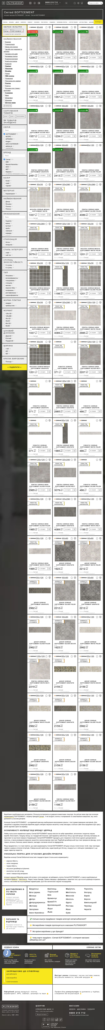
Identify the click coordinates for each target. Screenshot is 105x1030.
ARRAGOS (10, 149)
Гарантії (91, 1009)
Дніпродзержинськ (37, 902)
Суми (68, 912)
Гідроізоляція (10, 44)
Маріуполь (70, 888)
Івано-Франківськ (36, 912)
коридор (9, 233)
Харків (87, 895)
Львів (50, 912)
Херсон (87, 899)
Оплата (72, 1009)
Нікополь (70, 899)
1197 (8, 349)
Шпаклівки (9, 98)
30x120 (8, 318)
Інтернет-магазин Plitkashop (13, 877)
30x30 (8, 321)
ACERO (9, 136)
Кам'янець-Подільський (53, 890)
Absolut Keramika (12, 164)
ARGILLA (9, 146)
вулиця (9, 226)
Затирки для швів (11, 54)
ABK (8, 162)
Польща (9, 361)
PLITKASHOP (10, 1006)
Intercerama (23, 879)
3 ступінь (9, 265)
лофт (8, 252)
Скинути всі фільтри (12, 34)
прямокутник (10, 305)
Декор (17, 22)
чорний (8, 185)
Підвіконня (9, 78)
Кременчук (52, 898)
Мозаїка (11, 22)
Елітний (8, 338)
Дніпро (32, 899)
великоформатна (12, 278)
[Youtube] (52, 1019)
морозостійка (11, 288)
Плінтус (8, 86)
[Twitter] (48, 1019)
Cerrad (6, 30)
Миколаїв (70, 895)
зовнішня (9, 231)
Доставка (81, 1009)
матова (9, 285)
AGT (7, 169)
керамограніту (9, 816)
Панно (7, 73)
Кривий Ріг (52, 901)
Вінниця (32, 895)
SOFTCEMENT (17, 30)
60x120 (8, 323)
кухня (8, 235)
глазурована (10, 280)
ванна (8, 223)
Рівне (68, 909)
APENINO (9, 139)
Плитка (5, 22)
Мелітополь (71, 892)
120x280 (9, 316)
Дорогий (9, 336)
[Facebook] (44, 1019)
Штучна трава (83, 22)
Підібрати (15, 367)
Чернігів (87, 909)
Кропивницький (54, 905)
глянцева (9, 283)
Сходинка (9, 93)
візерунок (9, 244)
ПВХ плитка (44, 22)
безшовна (9, 275)
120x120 (9, 313)
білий (8, 181)
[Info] (35, 3)
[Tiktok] (60, 1019)
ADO (8, 167)
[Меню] (3, 3)
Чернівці (87, 905)
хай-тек (9, 255)
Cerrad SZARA (11, 947)
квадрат (9, 303)
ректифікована (11, 293)
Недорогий (9, 341)
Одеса (68, 902)
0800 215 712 (51, 2)
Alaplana (9, 172)
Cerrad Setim (94, 947)
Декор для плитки (11, 47)
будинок (9, 221)
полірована (10, 290)
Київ (49, 895)
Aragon (8, 141)
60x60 (8, 326)
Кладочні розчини (11, 59)
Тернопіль (88, 888)
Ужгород (87, 892)
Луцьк (50, 908)
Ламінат (30, 22)
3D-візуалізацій (72, 993)
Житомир (33, 905)
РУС (17, 1015)
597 (7, 354)
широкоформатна (12, 295)
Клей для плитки (11, 61)
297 (7, 351)
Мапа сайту (6, 1012)
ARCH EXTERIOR (12, 144)
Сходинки (52, 22)
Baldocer (15, 879)
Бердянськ (34, 888)
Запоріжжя (33, 909)
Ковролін (23, 22)
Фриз (7, 95)
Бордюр (8, 42)
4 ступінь (9, 267)
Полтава (69, 905)
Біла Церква (34, 892)
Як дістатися (42, 1014)
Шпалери (91, 22)
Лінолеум (36, 22)
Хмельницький (90, 902)
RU (66, 3)
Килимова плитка (62, 22)
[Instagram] (56, 1019)
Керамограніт (11, 193)
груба (8, 228)
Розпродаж (98, 21)
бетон (8, 242)
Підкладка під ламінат (13, 81)
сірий (8, 183)
